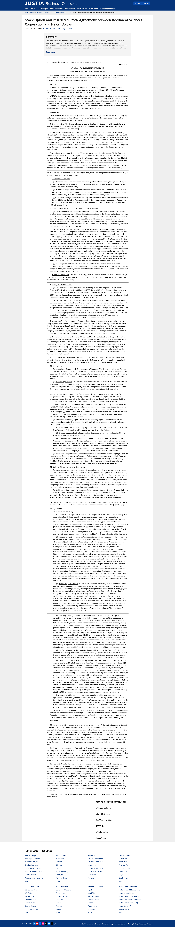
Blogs (121, 875)
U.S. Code (28, 893)
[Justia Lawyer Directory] (55, 923)
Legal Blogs (92, 893)
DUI (57, 868)
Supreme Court (30, 899)
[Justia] (34, 3)
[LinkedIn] (34, 923)
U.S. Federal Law (32, 887)
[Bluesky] (49, 923)
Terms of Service (120, 924)
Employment (92, 865)
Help (111, 924)
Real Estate (92, 875)
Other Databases (95, 887)
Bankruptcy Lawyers (32, 858)
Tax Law (91, 878)
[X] (52, 923)
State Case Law (62, 896)
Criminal (59, 862)
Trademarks (92, 906)
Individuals (61, 855)
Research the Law (56, 9)
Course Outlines (125, 868)
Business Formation (95, 858)
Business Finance (49, 28)
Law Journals (124, 871)
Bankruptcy (60, 858)
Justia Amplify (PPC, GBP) (128, 903)
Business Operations (95, 862)
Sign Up (146, 3)
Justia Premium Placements (129, 896)
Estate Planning (62, 871)
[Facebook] (40, 923)
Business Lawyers (31, 862)
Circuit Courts (30, 903)
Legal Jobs (91, 890)
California (59, 899)
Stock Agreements (65, 28)
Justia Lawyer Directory (128, 893)
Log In (137, 3)
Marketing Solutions (108, 9)
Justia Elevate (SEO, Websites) (130, 899)
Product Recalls (93, 899)
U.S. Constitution (31, 890)
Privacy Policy (133, 924)
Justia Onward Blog (126, 906)
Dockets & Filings (31, 909)
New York (59, 906)
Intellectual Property (95, 868)
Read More (50, 52)
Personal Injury (62, 878)
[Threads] (46, 923)
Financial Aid (123, 865)
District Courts (30, 906)
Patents (90, 903)
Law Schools (70, 9)
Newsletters (93, 9)
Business (91, 855)
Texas (58, 909)
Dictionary (123, 858)
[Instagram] (43, 923)
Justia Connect (85, 924)
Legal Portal (96, 924)
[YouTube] (37, 923)
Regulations (29, 896)
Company (105, 924)
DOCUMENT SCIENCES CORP (61, 12)
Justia (26, 12)
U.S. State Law (62, 887)
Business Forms (94, 896)
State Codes (60, 893)
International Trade (95, 871)
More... (27, 881)
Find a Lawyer (30, 9)
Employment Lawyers (33, 868)
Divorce (59, 865)
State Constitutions (63, 890)
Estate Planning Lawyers (34, 871)
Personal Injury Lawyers (34, 878)
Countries (91, 909)
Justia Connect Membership (129, 890)
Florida (58, 903)
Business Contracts (42, 12)
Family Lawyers (30, 875)
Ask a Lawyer (42, 9)
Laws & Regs (82, 9)
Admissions (123, 862)
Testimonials (124, 909)
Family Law (60, 875)
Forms (32, 12)
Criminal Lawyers (31, 865)
